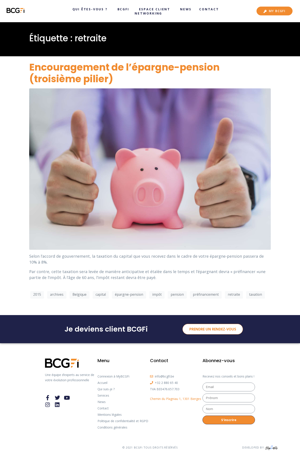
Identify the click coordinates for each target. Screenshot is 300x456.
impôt (157, 294)
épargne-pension (129, 294)
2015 (37, 294)
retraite (234, 294)
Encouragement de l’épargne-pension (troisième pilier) (124, 73)
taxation (255, 294)
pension (177, 294)
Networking (148, 13)
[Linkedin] (57, 404)
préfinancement (206, 294)
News (186, 9)
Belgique (79, 294)
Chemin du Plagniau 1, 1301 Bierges (175, 399)
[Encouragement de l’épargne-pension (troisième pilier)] (150, 168)
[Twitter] (57, 397)
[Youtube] (67, 397)
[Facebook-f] (47, 397)
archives (56, 294)
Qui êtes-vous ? (90, 9)
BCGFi (123, 9)
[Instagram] (47, 404)
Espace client (154, 9)
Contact (209, 9)
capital (101, 294)
